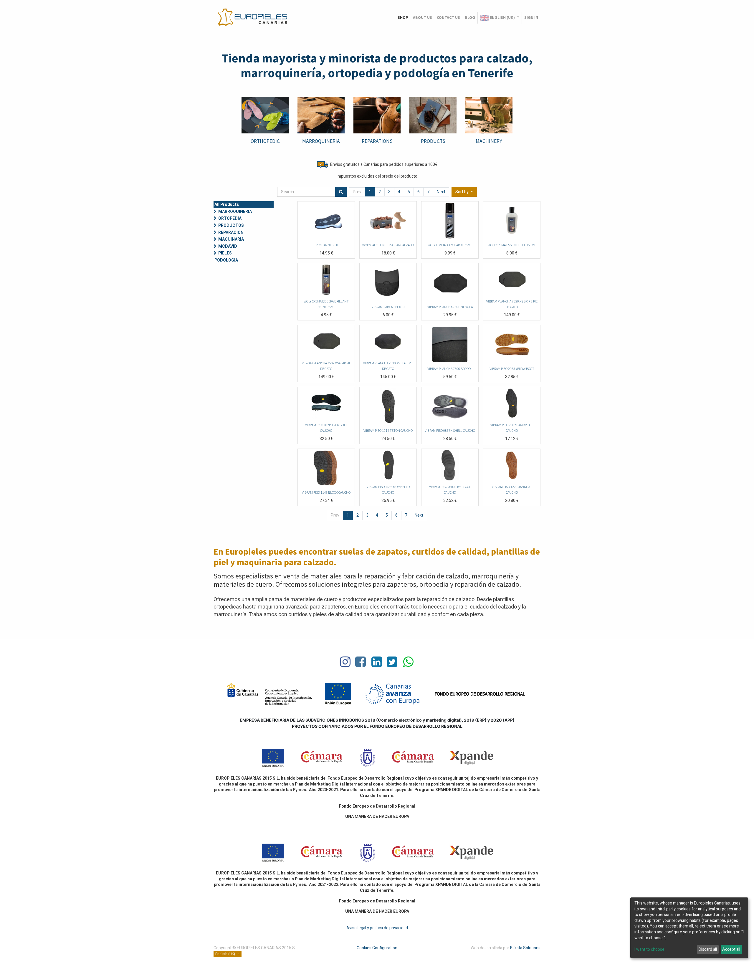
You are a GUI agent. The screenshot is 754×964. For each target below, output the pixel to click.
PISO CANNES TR (326, 245)
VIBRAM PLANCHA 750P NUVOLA (450, 307)
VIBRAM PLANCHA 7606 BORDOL (449, 368)
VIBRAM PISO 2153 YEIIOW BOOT (512, 368)
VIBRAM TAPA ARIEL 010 (388, 307)
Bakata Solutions (525, 948)
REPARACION (231, 232)
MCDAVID (227, 246)
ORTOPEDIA (230, 218)
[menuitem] (403, 18)
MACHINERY (489, 141)
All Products (226, 204)
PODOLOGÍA (226, 260)
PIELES (225, 253)
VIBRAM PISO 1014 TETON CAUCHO (388, 430)
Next (441, 192)
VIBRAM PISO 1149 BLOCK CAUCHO (326, 492)
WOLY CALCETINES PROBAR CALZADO (388, 245)
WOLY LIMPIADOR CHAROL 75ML (450, 245)
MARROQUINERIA (235, 212)
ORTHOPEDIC (265, 141)
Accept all (731, 949)
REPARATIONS (377, 141)
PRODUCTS (433, 141)
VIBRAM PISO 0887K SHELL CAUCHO (450, 430)
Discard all (708, 949)
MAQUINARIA (231, 239)
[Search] (341, 192)
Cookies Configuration (377, 948)
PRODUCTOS (231, 225)
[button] (464, 192)
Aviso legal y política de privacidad (377, 928)
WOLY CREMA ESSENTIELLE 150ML (512, 245)
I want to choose (649, 950)
